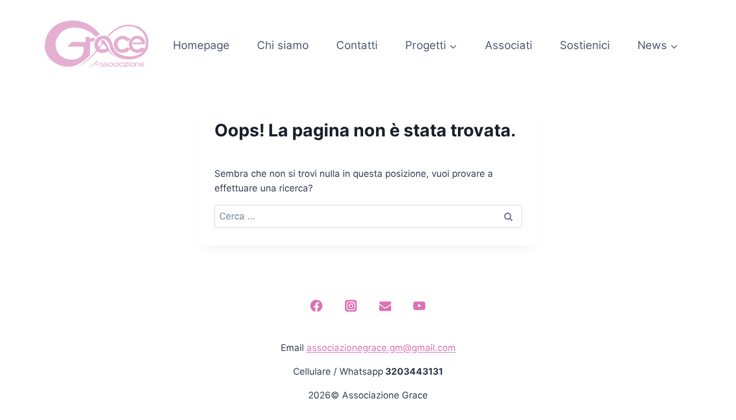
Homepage (201, 45)
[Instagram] (351, 306)
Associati (508, 45)
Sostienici (585, 45)
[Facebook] (316, 306)
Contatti (357, 45)
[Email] (385, 306)
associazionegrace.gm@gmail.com (381, 347)
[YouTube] (419, 306)
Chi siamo (283, 45)
